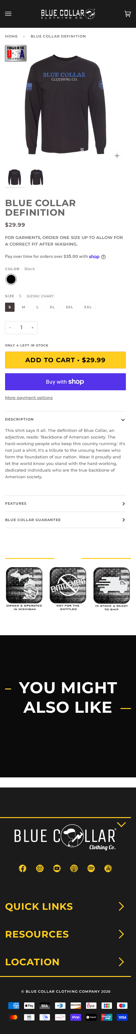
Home (11, 36)
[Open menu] (14, 14)
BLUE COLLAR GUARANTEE (33, 520)
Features (16, 503)
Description (19, 419)
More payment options (29, 397)
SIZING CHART (40, 296)
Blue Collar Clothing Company (63, 991)
